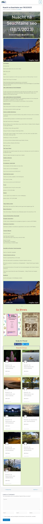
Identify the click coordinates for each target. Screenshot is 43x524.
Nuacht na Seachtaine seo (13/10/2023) (10, 448)
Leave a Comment (6, 9)
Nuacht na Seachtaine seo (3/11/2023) (29, 394)
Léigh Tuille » (7, 371)
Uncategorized (14, 9)
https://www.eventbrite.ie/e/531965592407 (12, 171)
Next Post (35, 489)
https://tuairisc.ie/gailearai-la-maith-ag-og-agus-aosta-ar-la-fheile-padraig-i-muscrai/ (20, 76)
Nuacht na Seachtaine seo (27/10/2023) (10, 421)
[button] (4, 293)
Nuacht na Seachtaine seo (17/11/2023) (29, 366)
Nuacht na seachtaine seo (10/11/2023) (10, 394)
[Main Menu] (40, 1)
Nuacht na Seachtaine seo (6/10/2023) (29, 448)
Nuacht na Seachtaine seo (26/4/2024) (10, 366)
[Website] (34, 513)
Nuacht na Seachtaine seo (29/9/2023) (10, 476)
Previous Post (8, 489)
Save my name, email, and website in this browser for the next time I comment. (20, 516)
